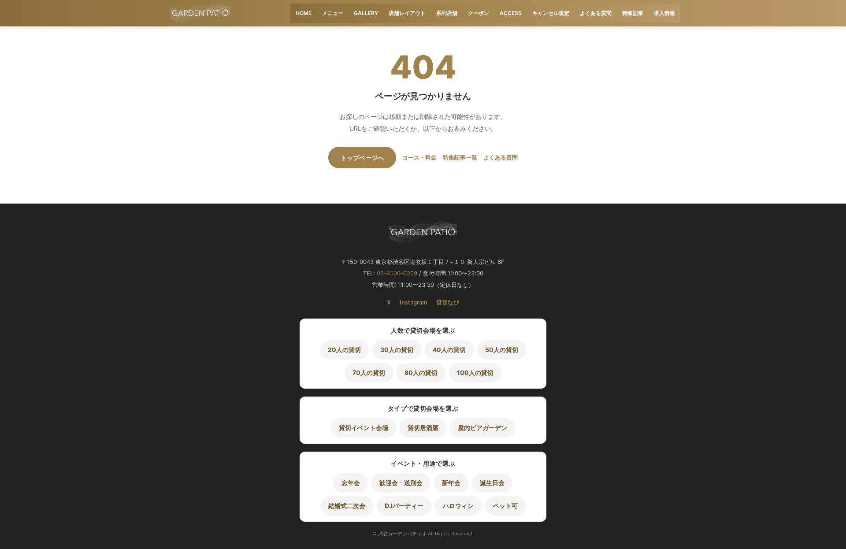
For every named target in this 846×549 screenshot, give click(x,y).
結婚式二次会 (346, 505)
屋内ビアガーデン (482, 427)
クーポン (478, 13)
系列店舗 (446, 13)
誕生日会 (492, 482)
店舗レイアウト (407, 13)
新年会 (451, 482)
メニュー (332, 13)
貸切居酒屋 (423, 427)
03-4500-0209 (397, 273)
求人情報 (664, 13)
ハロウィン (458, 505)
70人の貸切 (368, 372)
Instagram (413, 302)
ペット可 (505, 505)
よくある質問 (596, 13)
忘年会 (350, 482)
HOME (304, 13)
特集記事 (632, 13)
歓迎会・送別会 (401, 482)
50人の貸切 (501, 349)
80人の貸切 (421, 372)
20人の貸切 (344, 349)
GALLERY (366, 13)
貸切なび (447, 302)
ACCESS (511, 13)
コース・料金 (419, 157)
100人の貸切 (475, 372)
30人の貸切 (396, 349)
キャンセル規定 (550, 13)
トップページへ (362, 157)
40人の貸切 (449, 349)
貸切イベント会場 (363, 427)
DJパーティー (404, 505)
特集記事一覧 (460, 157)
